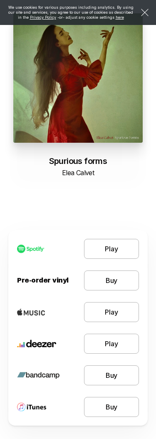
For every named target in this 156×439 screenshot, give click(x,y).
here (120, 17)
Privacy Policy (43, 17)
